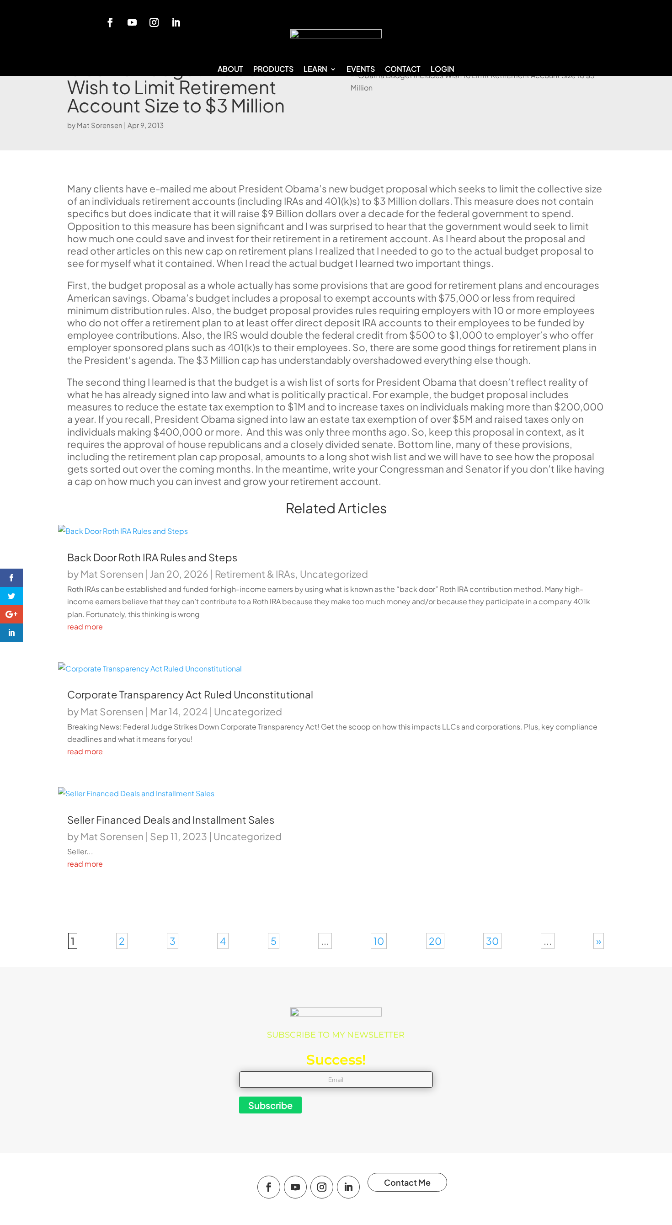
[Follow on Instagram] (154, 22)
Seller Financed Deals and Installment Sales (170, 819)
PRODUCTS (273, 70)
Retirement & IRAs (255, 574)
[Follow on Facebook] (110, 22)
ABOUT (230, 70)
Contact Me (407, 1182)
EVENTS (361, 70)
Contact (403, 70)
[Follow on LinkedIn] (176, 22)
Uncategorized (334, 574)
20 (435, 941)
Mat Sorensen (100, 125)
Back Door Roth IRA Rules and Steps (152, 557)
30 (492, 941)
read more (85, 626)
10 (378, 941)
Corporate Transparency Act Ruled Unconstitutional (190, 694)
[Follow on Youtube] (132, 22)
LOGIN (442, 70)
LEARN (315, 70)
